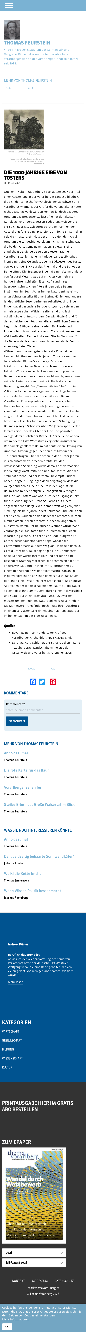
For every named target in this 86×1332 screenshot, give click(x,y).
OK (7, 1326)
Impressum (39, 1281)
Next (80, 973)
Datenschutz (64, 1281)
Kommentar (15, 704)
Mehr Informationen (15, 1319)
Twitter (22, 1125)
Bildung (8, 1049)
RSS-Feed (5, 1127)
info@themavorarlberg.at (43, 1288)
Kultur (7, 1067)
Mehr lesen (15, 982)
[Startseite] (71, 5)
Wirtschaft (10, 1031)
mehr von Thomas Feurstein (28, 80)
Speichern (17, 721)
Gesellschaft (12, 1040)
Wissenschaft (12, 1058)
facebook (14, 1125)
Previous (6, 973)
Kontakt (18, 1281)
